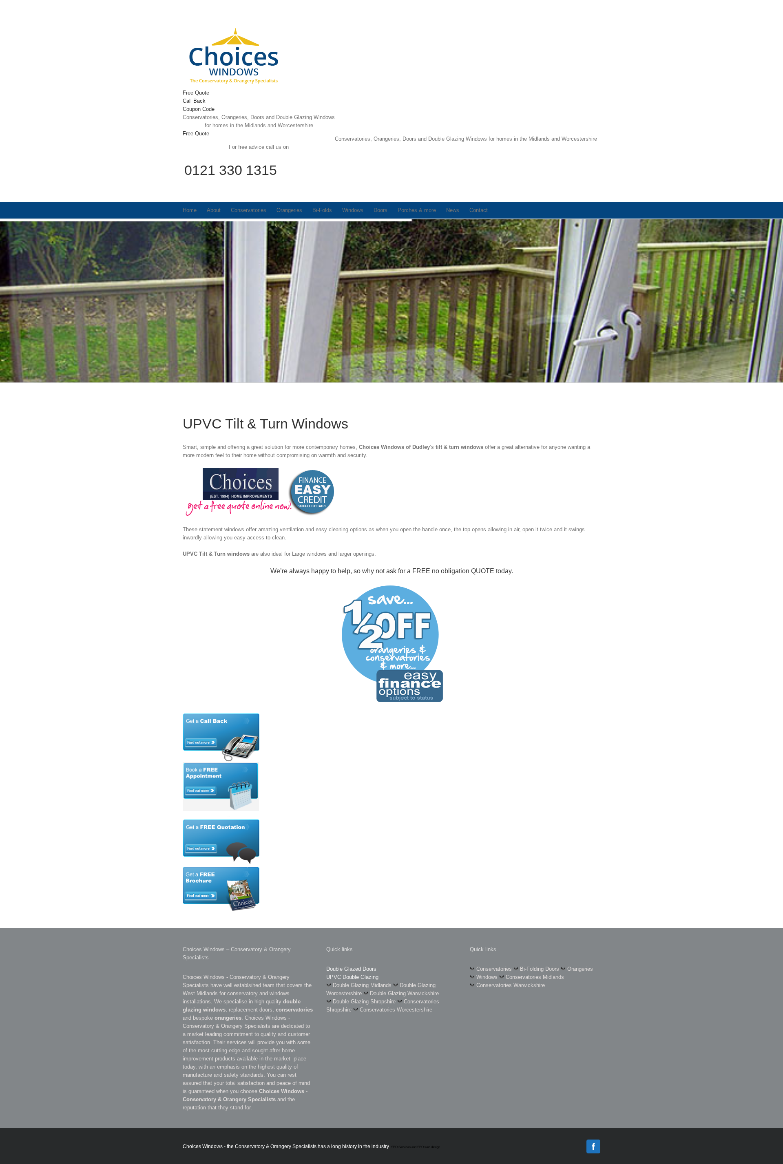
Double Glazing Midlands (362, 985)
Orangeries (580, 969)
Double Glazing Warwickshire (404, 993)
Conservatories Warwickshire (510, 985)
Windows (487, 977)
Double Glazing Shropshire (364, 1001)
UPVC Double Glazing (352, 977)
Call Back (194, 101)
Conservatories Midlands (535, 977)
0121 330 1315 (230, 170)
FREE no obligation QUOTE (453, 571)
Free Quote (196, 93)
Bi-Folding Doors (539, 969)
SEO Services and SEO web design (415, 1147)
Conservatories (494, 969)
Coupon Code (199, 109)
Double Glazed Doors (351, 969)
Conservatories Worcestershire (396, 1010)
